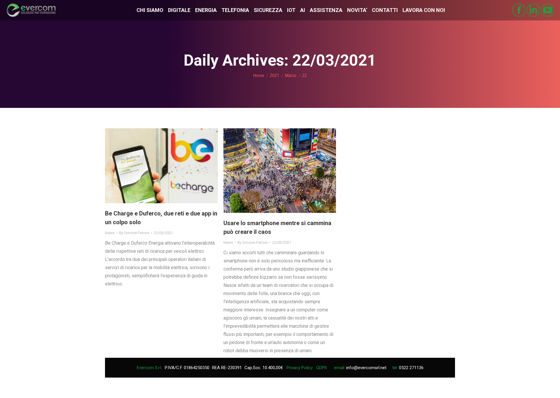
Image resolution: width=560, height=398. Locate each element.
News (110, 233)
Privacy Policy (299, 367)
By (134, 233)
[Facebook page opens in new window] (519, 10)
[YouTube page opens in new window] (547, 10)
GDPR (321, 367)
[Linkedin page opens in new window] (533, 10)
